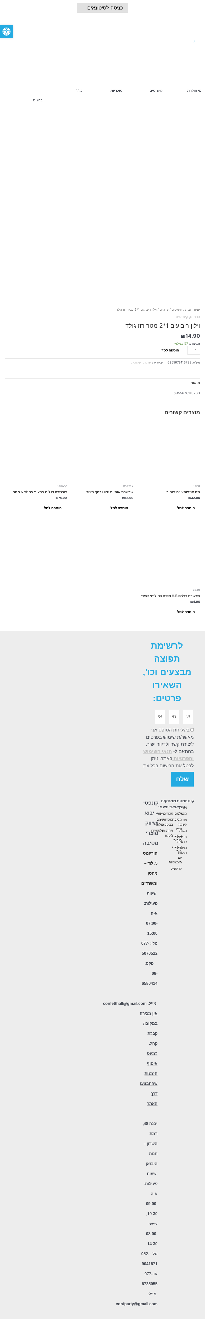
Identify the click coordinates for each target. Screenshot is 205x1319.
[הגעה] (192, 830)
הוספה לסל (170, 350)
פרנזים (164, 309)
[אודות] (192, 807)
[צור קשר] (192, 822)
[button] (96, 41)
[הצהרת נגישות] (192, 850)
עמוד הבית (192, 309)
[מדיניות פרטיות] (192, 839)
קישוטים (177, 309)
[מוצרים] (192, 813)
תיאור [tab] (195, 383)
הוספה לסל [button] (186, 508)
